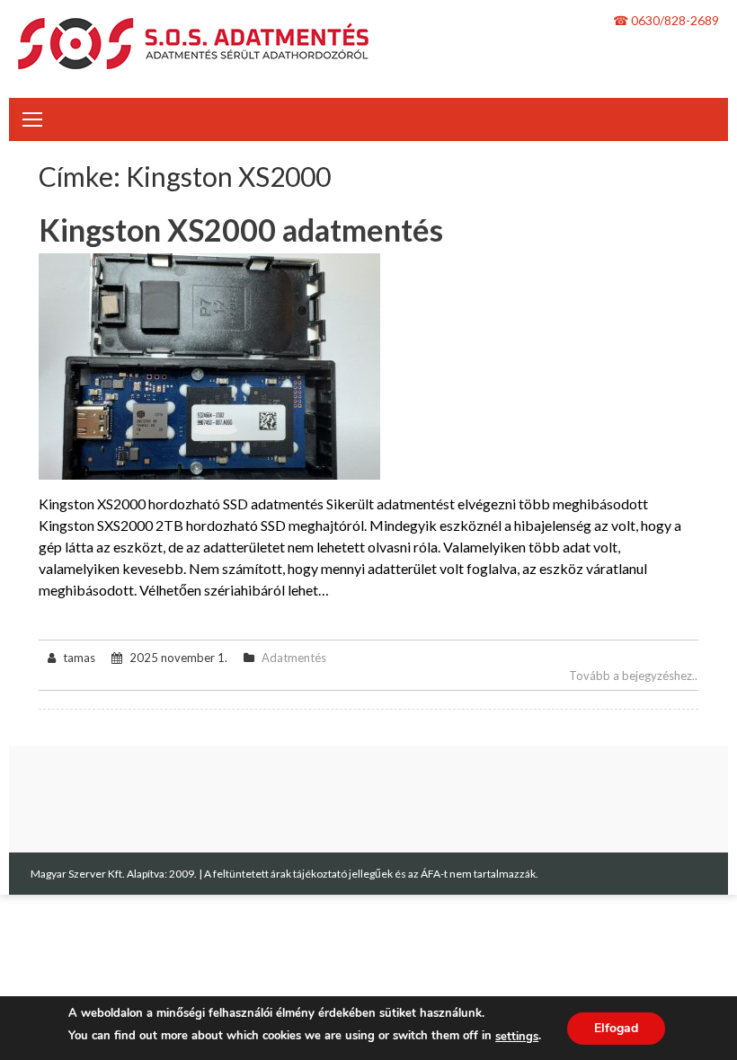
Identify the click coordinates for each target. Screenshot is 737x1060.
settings (516, 1037)
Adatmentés (294, 657)
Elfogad (616, 1028)
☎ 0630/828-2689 (666, 20)
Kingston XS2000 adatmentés (241, 229)
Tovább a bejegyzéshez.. (633, 675)
